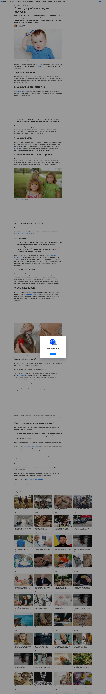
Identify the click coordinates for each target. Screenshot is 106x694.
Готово (53, 354)
